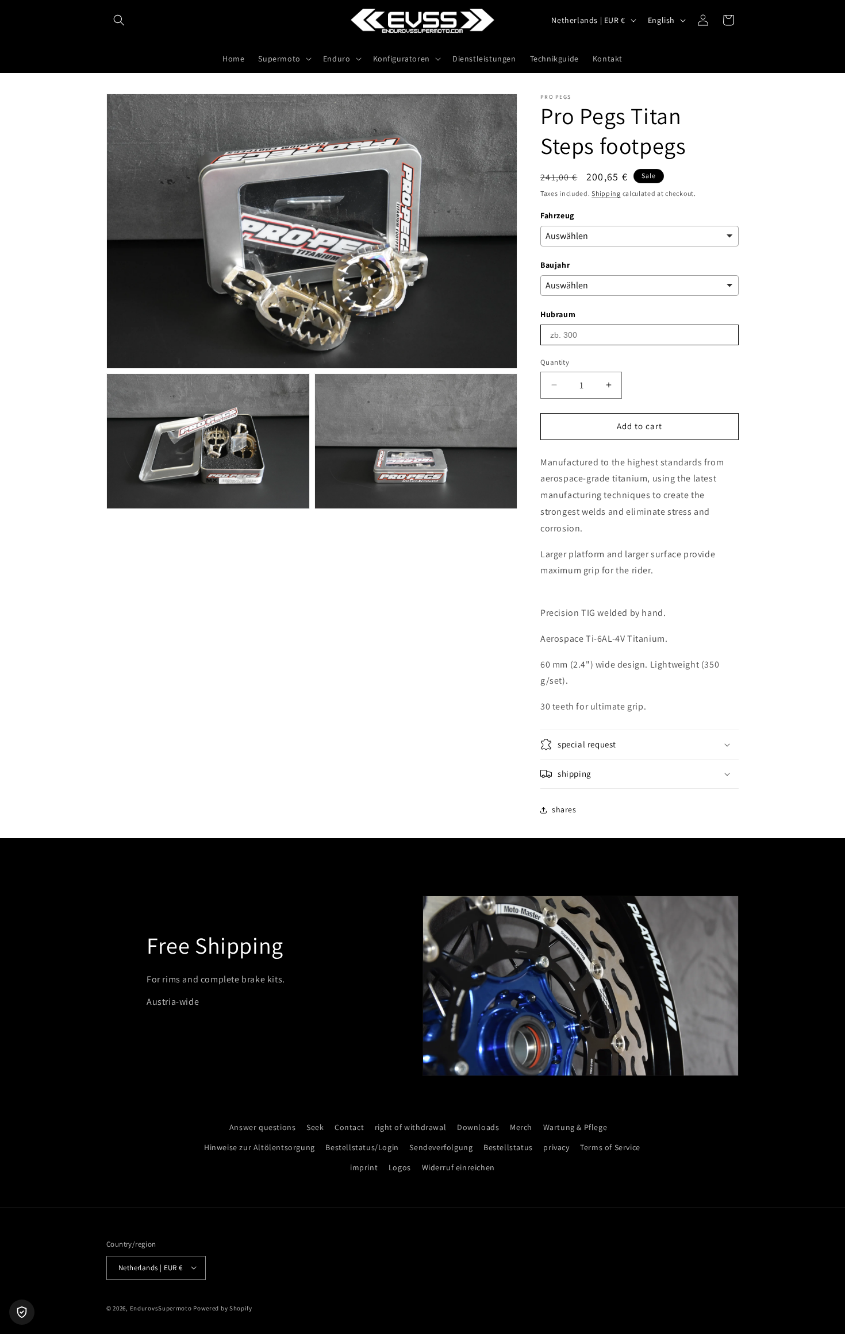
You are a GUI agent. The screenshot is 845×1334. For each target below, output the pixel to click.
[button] (119, 20)
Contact (349, 1127)
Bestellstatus (508, 1147)
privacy (556, 1147)
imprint (364, 1167)
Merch (521, 1127)
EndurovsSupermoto (161, 1308)
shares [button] (564, 809)
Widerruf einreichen (458, 1167)
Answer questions (262, 1127)
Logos (400, 1167)
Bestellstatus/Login (361, 1147)
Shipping (606, 193)
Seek (315, 1127)
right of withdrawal (410, 1127)
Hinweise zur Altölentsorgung (259, 1147)
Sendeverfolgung (441, 1147)
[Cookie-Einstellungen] (21, 1312)
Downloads (478, 1127)
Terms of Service (610, 1147)
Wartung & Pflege (575, 1127)
